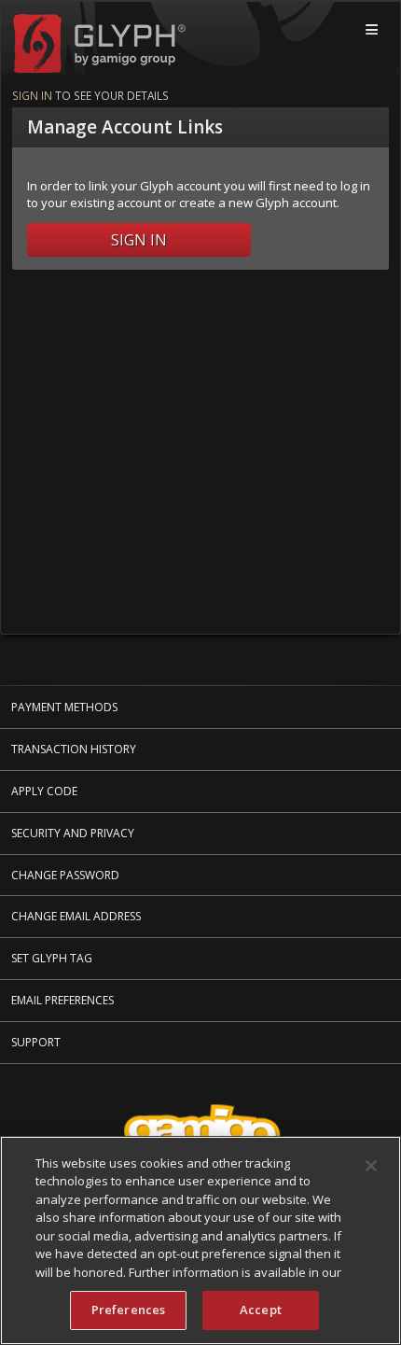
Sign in (32, 95)
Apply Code (44, 791)
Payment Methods (64, 707)
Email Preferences (62, 1000)
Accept (261, 1309)
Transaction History (73, 749)
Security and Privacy (72, 833)
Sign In (139, 240)
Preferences (128, 1309)
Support (36, 1042)
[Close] (371, 1165)
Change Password (65, 875)
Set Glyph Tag (51, 958)
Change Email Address (76, 916)
